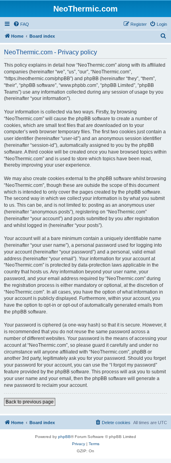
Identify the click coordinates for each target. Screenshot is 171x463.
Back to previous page (30, 402)
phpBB (64, 436)
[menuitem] (21, 24)
